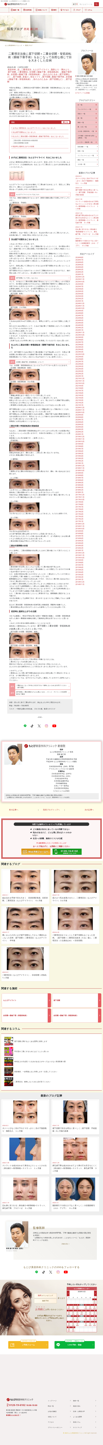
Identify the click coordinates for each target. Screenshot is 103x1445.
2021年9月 (79, 386)
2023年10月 (79, 335)
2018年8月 (79, 475)
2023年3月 (79, 352)
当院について (42, 10)
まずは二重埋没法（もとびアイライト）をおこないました (33, 128)
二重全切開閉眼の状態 (20, 143)
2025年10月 (79, 281)
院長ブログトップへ (51, 810)
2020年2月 (79, 432)
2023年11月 (79, 332)
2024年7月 (79, 315)
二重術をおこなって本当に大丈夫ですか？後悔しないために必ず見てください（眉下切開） (41, 686)
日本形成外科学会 (61, 778)
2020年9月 (79, 415)
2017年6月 (79, 509)
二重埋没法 (26, 69)
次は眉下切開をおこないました (23, 132)
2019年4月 (79, 456)
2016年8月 (79, 533)
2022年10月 (79, 354)
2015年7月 (79, 565)
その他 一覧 (81, 164)
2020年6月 (79, 422)
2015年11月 (79, 555)
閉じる (65, 122)
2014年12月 (79, 582)
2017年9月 (79, 502)
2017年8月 (79, 504)
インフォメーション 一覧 (86, 155)
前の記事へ (13, 810)
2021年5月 (79, 395)
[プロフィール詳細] (82, 93)
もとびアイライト (41, 69)
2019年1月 (79, 463)
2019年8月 (79, 446)
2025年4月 (79, 294)
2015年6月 (79, 567)
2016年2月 (79, 548)
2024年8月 (79, 313)
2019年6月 (79, 451)
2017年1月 (79, 521)
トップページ (52, 1401)
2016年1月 (79, 550)
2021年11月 (79, 381)
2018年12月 (79, 466)
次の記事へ (89, 810)
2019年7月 (79, 449)
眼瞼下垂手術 (58, 77)
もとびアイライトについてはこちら (27, 194)
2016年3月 (79, 545)
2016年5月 (79, 541)
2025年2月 (79, 298)
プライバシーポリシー (55, 1427)
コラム (90, 10)
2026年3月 (79, 269)
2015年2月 (79, 577)
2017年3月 (79, 516)
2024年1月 (79, 330)
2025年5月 (79, 291)
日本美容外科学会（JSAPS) (61, 774)
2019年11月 (79, 439)
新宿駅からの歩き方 (12, 1415)
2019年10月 (79, 441)
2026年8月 (79, 257)
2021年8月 (79, 388)
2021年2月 (79, 403)
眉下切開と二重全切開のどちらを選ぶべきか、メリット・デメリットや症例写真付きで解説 (41, 693)
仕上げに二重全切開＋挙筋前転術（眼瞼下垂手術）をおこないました (37, 136)
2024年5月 (79, 320)
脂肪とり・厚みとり (60, 69)
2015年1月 (79, 579)
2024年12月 (79, 303)
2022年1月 (79, 376)
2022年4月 (79, 369)
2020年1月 (79, 434)
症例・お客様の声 (79, 1411)
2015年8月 (79, 562)
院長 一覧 (81, 151)
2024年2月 (79, 327)
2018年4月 (79, 485)
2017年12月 (79, 495)
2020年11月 (79, 410)
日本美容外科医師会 (61, 788)
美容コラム (76, 1422)
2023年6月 (79, 344)
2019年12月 (79, 436)
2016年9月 (79, 531)
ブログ (78, 10)
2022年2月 (79, 373)
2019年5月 (79, 453)
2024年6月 (79, 318)
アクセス (66, 10)
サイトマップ (77, 1427)
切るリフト (35, 77)
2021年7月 (79, 390)
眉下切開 (12, 72)
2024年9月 (79, 311)
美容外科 (12, 69)
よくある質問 (77, 1417)
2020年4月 (79, 427)
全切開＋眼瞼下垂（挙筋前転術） (44, 72)
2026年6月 (79, 262)
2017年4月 (79, 514)
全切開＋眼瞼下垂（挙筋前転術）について (30, 362)
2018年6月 (79, 480)
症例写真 (28, 10)
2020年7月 (79, 420)
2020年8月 (79, 417)
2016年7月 (79, 536)
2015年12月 (79, 553)
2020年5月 (79, 424)
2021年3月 (79, 400)
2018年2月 (79, 490)
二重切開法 (23, 72)
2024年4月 (79, 323)
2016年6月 (79, 538)
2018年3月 (79, 487)
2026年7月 (79, 260)
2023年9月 (79, 337)
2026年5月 (79, 265)
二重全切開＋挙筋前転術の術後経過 (25, 140)
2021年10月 (79, 383)
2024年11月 (79, 306)
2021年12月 (79, 378)
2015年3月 (79, 574)
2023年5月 (79, 347)
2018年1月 (79, 492)
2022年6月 (79, 364)
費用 (54, 10)
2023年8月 (79, 340)
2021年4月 (79, 398)
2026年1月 (79, 274)
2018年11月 (79, 468)
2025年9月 (79, 284)
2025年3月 (79, 296)
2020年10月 (79, 412)
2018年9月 (79, 473)
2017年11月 (79, 497)
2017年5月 (79, 512)
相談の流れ (76, 1406)
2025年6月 (79, 289)
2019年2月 (79, 461)
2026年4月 (79, 267)
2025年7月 (79, 286)
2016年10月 (79, 528)
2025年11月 (79, 279)
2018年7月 (79, 478)
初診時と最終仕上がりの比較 (22, 146)
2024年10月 (79, 308)
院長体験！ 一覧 (83, 147)
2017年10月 (79, 499)
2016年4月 (79, 543)
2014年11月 (79, 584)
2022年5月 (79, 366)
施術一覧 (16, 10)
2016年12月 (79, 524)
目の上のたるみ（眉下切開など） (48, 79)
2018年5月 (79, 482)
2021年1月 (79, 405)
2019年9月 (79, 444)
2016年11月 (79, 526)
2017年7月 (79, 507)
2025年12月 (79, 277)
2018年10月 (79, 470)
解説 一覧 (81, 160)
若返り (26, 77)
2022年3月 (79, 371)
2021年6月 (79, 393)
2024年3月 (79, 325)
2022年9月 (79, 357)
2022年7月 (79, 361)
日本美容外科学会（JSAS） (61, 776)
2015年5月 (79, 570)
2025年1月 (79, 301)
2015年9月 (79, 560)
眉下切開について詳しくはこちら (27, 278)
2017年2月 (79, 519)
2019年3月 (79, 458)
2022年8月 (79, 359)
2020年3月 (79, 429)
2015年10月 (79, 558)
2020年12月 (79, 407)
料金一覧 (51, 1406)
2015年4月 (79, 572)
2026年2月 (79, 272)
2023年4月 (79, 349)
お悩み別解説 (52, 1411)
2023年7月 (79, 342)
